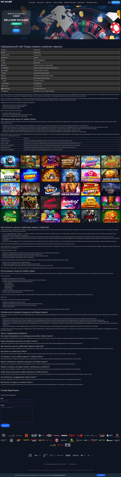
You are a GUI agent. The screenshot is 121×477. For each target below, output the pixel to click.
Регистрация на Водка (91, 2)
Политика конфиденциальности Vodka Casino (55, 464)
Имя (2, 398)
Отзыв (2, 405)
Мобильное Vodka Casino (70, 2)
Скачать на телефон (57, 2)
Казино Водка (32, 2)
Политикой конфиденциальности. (59, 475)
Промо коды (48, 2)
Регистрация (116, 2)
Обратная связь (72, 464)
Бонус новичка (40, 2)
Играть (16, 30)
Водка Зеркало (81, 2)
